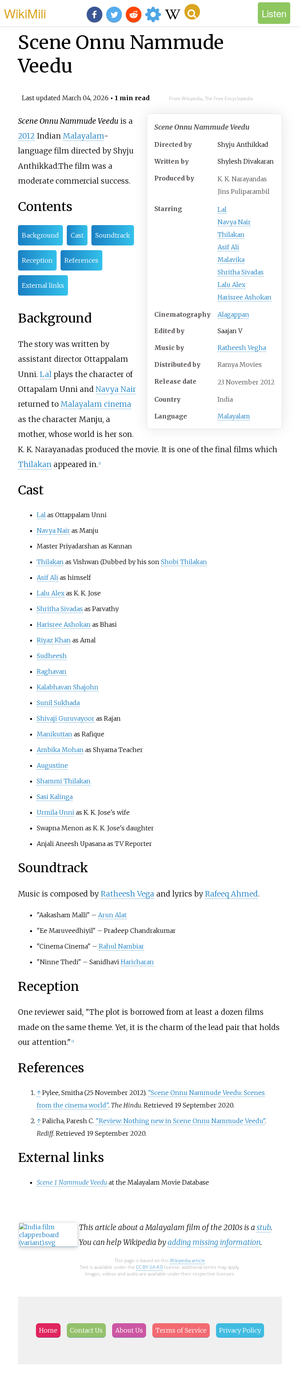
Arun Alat (112, 915)
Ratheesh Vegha (242, 348)
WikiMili (25, 13)
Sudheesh (52, 656)
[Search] (192, 12)
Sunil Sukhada (58, 703)
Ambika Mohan (60, 750)
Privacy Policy (240, 1330)
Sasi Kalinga (55, 797)
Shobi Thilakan (184, 562)
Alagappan (233, 314)
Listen (274, 13)
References (81, 260)
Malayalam (234, 416)
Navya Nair (234, 222)
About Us (129, 1330)
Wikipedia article (187, 1260)
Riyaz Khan (54, 640)
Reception (37, 260)
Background (40, 235)
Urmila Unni (55, 812)
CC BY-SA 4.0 (149, 1267)
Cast (77, 235)
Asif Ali (228, 247)
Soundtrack (112, 235)
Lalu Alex (231, 285)
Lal (222, 209)
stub (264, 1227)
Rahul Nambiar (121, 946)
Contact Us (86, 1330)
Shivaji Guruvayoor (66, 718)
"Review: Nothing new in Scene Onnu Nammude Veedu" (180, 1121)
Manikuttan (54, 734)
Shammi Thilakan (64, 781)
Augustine (52, 765)
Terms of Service (181, 1330)
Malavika (231, 259)
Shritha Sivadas (241, 272)
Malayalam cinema (96, 404)
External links (43, 285)
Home (48, 1330)
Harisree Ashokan (244, 297)
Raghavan (51, 671)
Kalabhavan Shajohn (67, 687)
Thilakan (231, 234)
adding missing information (214, 1242)
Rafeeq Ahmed (231, 893)
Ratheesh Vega (127, 893)
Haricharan (137, 962)
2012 (26, 136)
